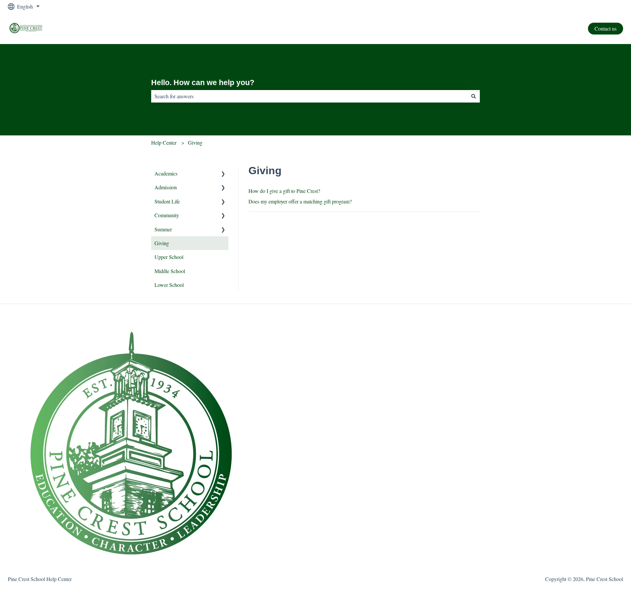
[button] (223, 174)
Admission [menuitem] (165, 187)
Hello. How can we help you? (202, 82)
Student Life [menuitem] (167, 201)
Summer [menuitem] (163, 229)
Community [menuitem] (166, 215)
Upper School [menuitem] (168, 256)
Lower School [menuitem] (169, 284)
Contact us (606, 28)
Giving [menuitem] (161, 243)
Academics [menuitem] (165, 173)
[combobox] (309, 96)
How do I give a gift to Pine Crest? (284, 190)
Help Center (163, 142)
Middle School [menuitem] (169, 271)
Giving (195, 142)
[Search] (473, 96)
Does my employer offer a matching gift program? (300, 201)
